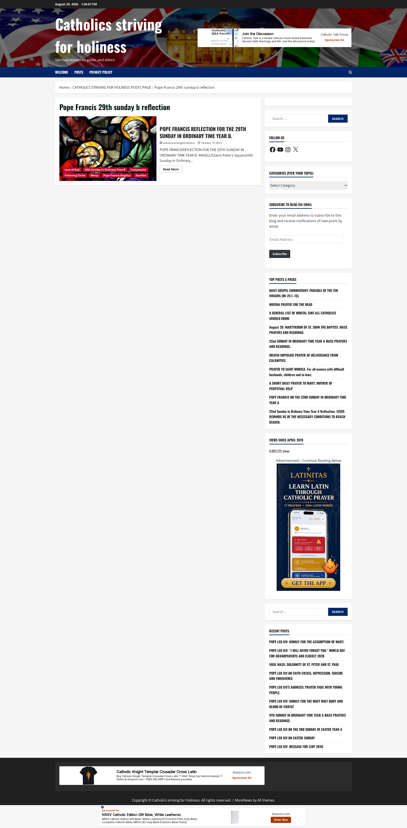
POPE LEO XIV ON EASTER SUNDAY (292, 737)
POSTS (78, 72)
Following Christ (75, 175)
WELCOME (61, 72)
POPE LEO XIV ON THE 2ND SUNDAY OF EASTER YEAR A (305, 729)
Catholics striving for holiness (108, 35)
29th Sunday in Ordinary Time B (105, 169)
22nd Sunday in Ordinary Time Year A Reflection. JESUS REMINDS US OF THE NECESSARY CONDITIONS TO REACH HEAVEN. (307, 417)
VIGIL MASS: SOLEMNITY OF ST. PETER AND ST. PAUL (304, 664)
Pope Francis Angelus (116, 175)
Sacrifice (141, 175)
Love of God (72, 169)
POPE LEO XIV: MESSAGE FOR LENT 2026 (296, 746)
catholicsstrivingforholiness (179, 143)
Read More (172, 170)
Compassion (138, 169)
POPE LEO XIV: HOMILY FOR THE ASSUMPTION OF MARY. (306, 641)
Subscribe (280, 254)
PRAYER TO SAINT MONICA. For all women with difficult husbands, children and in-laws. (306, 372)
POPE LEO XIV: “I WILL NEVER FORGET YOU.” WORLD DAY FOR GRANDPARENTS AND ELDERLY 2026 (307, 653)
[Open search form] (350, 72)
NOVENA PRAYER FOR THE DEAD (290, 304)
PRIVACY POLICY (100, 72)
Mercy (94, 175)
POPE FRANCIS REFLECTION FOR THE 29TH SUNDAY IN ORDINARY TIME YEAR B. (107, 148)
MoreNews (243, 800)
